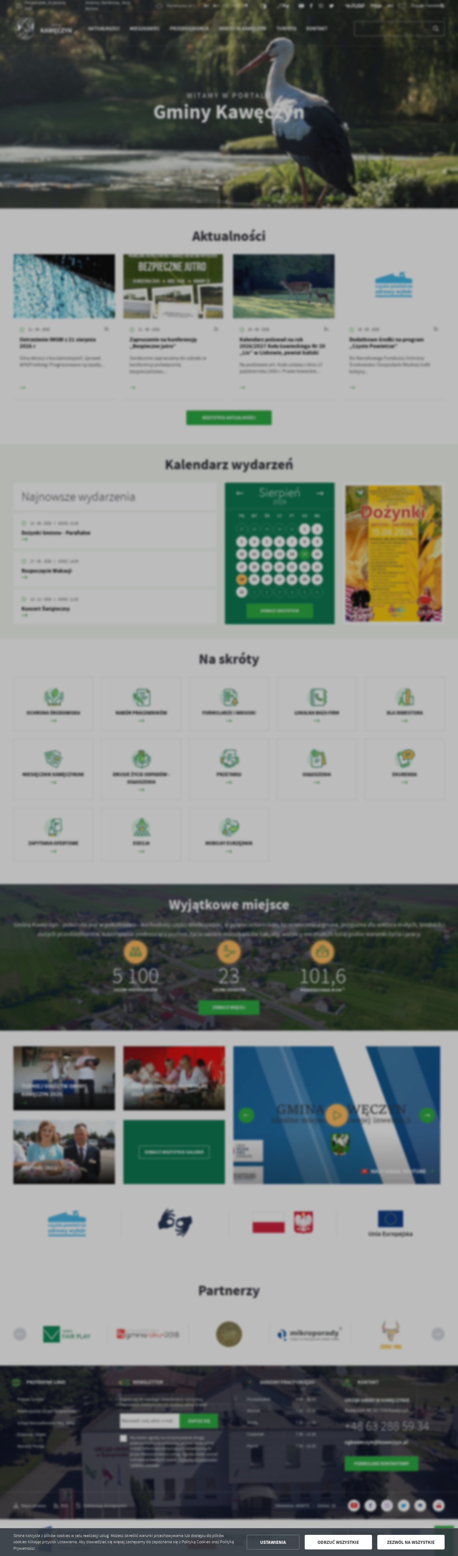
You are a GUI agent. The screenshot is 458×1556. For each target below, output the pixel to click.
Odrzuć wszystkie (338, 1542)
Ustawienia (273, 1542)
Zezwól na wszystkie (411, 1542)
